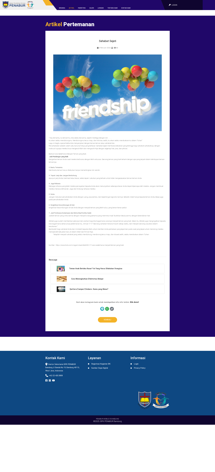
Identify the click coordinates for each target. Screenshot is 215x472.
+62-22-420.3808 (56, 376)
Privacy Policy (139, 368)
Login (136, 364)
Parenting (82, 8)
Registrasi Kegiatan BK (100, 364)
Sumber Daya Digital (99, 368)
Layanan (101, 8)
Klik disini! (134, 302)
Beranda (62, 8)
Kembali (107, 320)
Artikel (71, 8)
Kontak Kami (126, 8)
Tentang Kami (112, 8)
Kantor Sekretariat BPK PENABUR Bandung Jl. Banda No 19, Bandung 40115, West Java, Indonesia (62, 367)
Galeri (91, 8)
